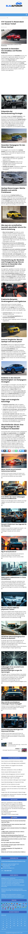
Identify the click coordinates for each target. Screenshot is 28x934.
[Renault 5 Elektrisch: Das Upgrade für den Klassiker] (14, 515)
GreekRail (18, 895)
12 (17, 921)
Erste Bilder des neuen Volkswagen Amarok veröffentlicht (13, 497)
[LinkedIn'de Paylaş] (7, 451)
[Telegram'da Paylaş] (21, 451)
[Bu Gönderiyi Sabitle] (9, 451)
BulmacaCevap (4, 889)
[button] (26, 15)
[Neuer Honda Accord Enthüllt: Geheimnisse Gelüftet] (14, 461)
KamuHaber (9, 882)
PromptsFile (14, 897)
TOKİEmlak (3, 891)
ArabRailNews (4, 895)
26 (17, 925)
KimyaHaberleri (10, 879)
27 (21, 925)
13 (21, 921)
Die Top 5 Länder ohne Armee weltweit (10, 842)
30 (6, 927)
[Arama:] (14, 17)
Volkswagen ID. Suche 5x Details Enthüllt (9, 814)
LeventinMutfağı (15, 890)
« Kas (2, 929)
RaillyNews (3, 894)
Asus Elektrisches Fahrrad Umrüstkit (8, 811)
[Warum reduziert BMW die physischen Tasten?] (14, 599)
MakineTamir (18, 882)
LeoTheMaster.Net (9, 883)
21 (24, 923)
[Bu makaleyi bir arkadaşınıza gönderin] (11, 451)
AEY (17, 885)
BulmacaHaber (4, 886)
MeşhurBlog (24, 890)
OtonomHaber (4, 879)
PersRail (8, 895)
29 (3, 927)
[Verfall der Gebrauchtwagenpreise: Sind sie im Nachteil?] (14, 628)
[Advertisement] (14, 10)
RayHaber (7, 878)
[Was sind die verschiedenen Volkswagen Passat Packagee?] (14, 693)
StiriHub (2, 897)
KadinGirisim (21, 879)
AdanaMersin (9, 881)
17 (10, 923)
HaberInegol (3, 885)
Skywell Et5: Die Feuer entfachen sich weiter (10, 784)
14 (24, 921)
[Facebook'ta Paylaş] (2, 451)
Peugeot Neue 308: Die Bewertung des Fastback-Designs (13, 792)
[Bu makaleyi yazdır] (14, 451)
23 (6, 925)
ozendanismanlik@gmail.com (8, 868)
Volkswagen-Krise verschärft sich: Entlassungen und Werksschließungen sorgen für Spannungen (12, 669)
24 (10, 925)
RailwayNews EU (20, 897)
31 (10, 927)
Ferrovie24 (22, 895)
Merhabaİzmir (15, 881)
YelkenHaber (3, 882)
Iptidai (23, 882)
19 (17, 923)
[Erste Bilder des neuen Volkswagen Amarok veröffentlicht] (14, 488)
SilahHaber (3, 883)
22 (3, 925)
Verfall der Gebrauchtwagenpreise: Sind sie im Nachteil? (13, 637)
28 (24, 925)
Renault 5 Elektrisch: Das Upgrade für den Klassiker (14, 525)
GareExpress (19, 894)
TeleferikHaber (12, 878)
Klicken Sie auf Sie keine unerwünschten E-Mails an (13, 852)
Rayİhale (20, 890)
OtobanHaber (9, 885)
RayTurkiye (20, 889)
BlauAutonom (13, 895)
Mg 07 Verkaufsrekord (8, 552)
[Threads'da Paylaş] (25, 451)
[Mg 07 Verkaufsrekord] (14, 543)
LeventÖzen (15, 879)
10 (10, 921)
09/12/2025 (4, 27)
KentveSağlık (8, 890)
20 (21, 923)
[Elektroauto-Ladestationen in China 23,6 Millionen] (14, 569)
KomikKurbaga (10, 889)
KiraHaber (14, 885)
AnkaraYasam (4, 881)
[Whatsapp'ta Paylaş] (16, 451)
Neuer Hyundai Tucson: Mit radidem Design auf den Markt (13, 786)
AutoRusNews (9, 897)
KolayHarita (15, 889)
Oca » (5, 929)
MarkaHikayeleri (21, 885)
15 (3, 923)
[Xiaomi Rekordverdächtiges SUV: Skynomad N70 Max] (14, 721)
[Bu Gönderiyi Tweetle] (5, 451)
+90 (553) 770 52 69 (6, 866)
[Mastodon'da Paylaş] (18, 451)
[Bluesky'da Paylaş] (23, 451)
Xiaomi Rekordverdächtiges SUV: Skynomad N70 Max (12, 730)
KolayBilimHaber (16, 883)
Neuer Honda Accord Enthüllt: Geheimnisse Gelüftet (11, 470)
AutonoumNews (9, 894)
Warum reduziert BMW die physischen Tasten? (10, 608)
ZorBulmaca (3, 890)
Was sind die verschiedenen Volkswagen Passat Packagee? (11, 703)
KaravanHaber (21, 881)
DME (5, 897)
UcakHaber (14, 882)
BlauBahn (14, 817)
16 (6, 923)
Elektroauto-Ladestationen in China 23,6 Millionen (13, 578)
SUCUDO (3, 878)
